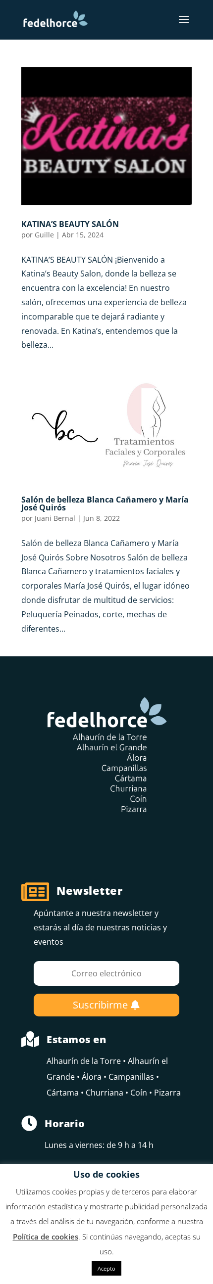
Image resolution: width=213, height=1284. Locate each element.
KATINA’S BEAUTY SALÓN (70, 224)
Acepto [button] (106, 1268)
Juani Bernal (55, 518)
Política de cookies (45, 1236)
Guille (44, 234)
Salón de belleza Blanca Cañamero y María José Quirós (105, 503)
